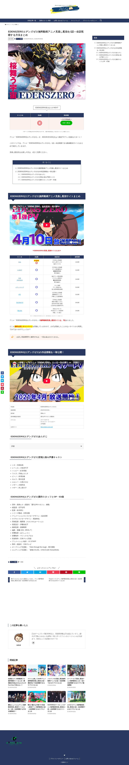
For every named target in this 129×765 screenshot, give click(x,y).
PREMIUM (20, 280)
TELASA (19, 310)
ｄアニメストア (19, 287)
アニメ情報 (19, 38)
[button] (14, 572)
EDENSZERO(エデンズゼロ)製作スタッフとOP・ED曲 (39, 180)
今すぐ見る (66, 123)
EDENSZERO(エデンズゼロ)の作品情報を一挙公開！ (37, 171)
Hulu (19, 262)
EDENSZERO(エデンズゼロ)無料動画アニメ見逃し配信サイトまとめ (43, 168)
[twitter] (33, 642)
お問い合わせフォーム (72, 758)
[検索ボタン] (101, 20)
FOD (19, 278)
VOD (21, 562)
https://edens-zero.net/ (47, 427)
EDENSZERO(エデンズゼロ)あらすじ (33, 174)
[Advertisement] (46, 600)
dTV (20, 294)
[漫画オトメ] (64, 8)
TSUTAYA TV (19, 302)
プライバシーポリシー (56, 758)
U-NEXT (19, 270)
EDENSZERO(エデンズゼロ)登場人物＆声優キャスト (38, 177)
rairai (18, 645)
